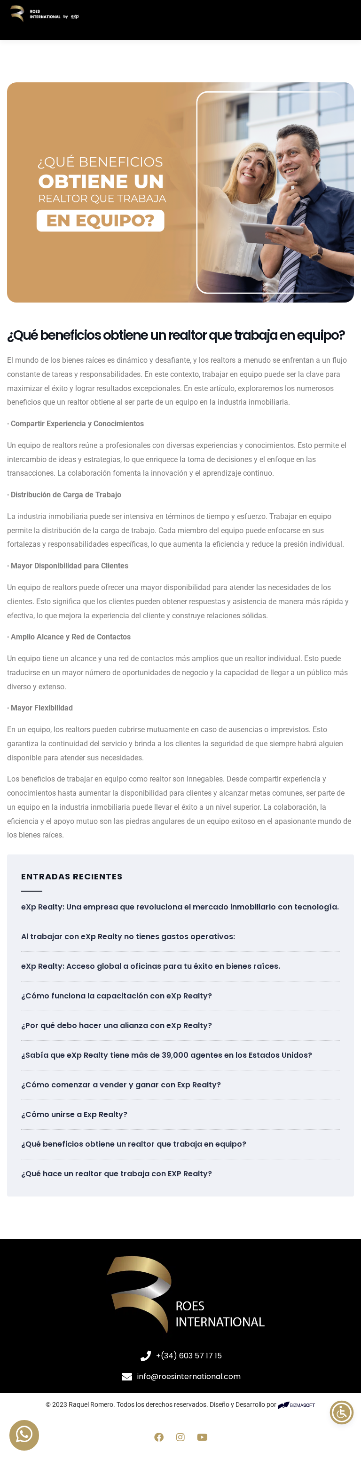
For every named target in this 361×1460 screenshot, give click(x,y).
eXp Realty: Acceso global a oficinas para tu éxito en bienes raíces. (150, 966)
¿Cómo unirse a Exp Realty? (74, 1114)
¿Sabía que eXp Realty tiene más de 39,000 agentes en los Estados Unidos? (166, 1055)
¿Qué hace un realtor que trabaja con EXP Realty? (116, 1173)
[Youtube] (202, 1437)
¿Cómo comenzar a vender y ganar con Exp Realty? (121, 1084)
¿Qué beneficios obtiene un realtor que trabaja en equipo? (133, 1144)
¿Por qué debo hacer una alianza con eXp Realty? (116, 1025)
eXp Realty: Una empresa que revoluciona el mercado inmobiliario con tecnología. (180, 907)
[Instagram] (180, 1437)
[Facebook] (158, 1437)
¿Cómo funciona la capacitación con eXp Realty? (116, 995)
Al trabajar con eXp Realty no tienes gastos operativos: (128, 936)
